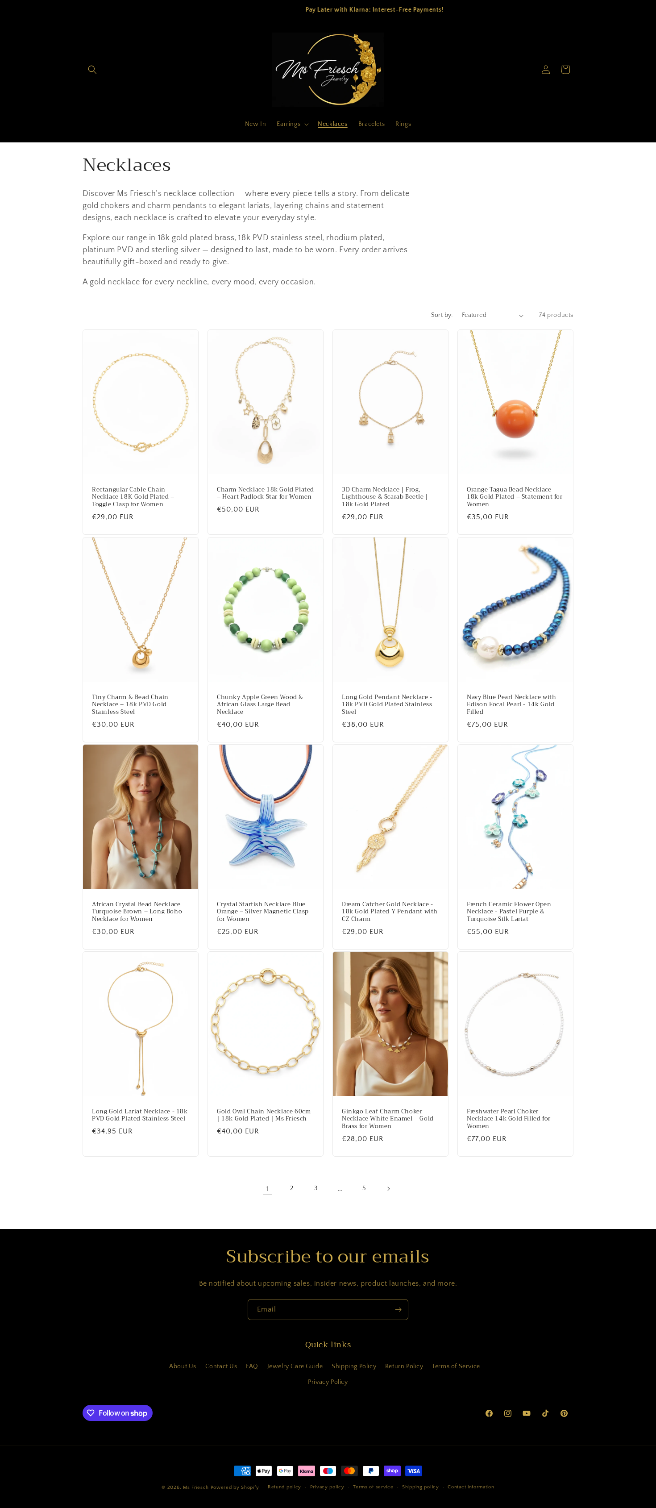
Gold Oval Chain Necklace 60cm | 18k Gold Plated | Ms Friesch (264, 1115)
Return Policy (404, 1366)
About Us (182, 1366)
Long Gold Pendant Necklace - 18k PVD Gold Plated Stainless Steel (387, 704)
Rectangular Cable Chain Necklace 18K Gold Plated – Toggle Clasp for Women (133, 497)
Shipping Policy (354, 1366)
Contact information (471, 1487)
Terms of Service (456, 1366)
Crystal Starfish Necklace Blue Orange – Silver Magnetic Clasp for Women (263, 911)
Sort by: (442, 315)
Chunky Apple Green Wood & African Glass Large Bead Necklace (260, 704)
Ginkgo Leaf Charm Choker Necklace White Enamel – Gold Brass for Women (388, 1119)
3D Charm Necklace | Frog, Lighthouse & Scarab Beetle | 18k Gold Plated (385, 497)
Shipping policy (420, 1487)
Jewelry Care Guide (295, 1366)
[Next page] (388, 1189)
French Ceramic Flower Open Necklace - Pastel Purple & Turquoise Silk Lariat (509, 911)
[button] (92, 69)
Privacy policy (327, 1487)
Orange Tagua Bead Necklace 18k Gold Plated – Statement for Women (515, 497)
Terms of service (373, 1487)
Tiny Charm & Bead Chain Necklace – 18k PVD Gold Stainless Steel (130, 704)
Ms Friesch (196, 1487)
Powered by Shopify (235, 1487)
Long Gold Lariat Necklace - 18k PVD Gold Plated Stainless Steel (140, 1115)
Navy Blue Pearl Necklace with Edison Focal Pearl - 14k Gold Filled (511, 704)
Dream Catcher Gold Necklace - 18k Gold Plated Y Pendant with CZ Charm (390, 911)
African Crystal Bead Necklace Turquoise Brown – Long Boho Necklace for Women (137, 911)
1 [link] (267, 1189)
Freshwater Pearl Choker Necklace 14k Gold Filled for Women (509, 1119)
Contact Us (221, 1366)
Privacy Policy (328, 1382)
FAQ (252, 1366)
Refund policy (284, 1487)
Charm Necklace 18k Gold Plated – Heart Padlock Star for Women (265, 493)
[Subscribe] (398, 1309)
